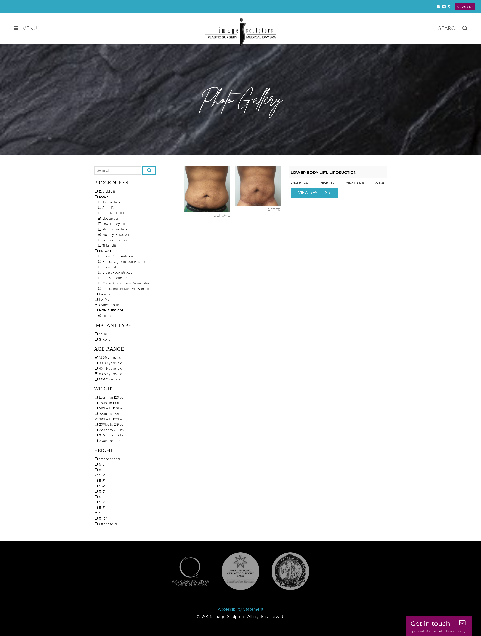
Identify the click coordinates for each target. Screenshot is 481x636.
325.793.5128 (465, 6)
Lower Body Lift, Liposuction (324, 172)
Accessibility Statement (240, 609)
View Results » (314, 192)
